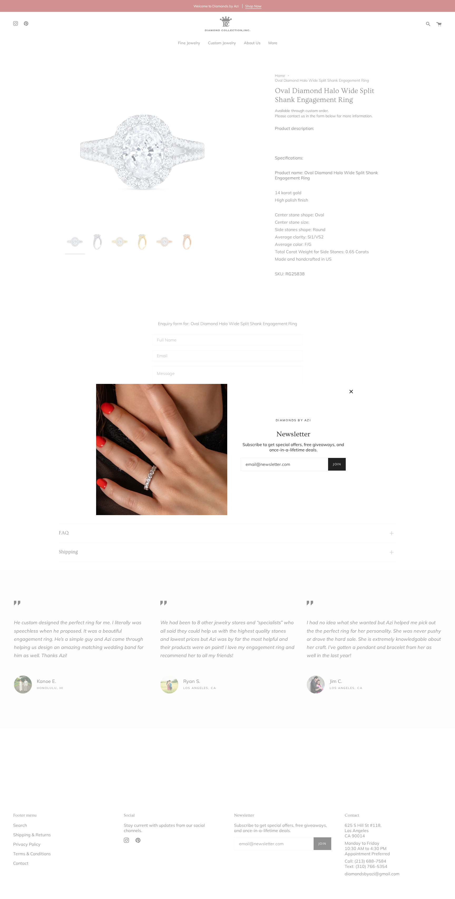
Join (337, 464)
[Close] (351, 391)
